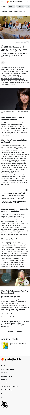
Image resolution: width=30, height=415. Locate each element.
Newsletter (4, 379)
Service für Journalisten (8, 383)
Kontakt (3, 366)
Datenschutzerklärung (7, 369)
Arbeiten (11, 6)
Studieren (20, 6)
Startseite (4, 11)
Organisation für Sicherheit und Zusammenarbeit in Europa (14, 78)
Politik (10, 11)
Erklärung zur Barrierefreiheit (9, 386)
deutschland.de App (7, 376)
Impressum (4, 372)
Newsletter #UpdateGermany (14, 331)
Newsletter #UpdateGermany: (10, 321)
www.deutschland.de (9, 317)
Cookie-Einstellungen (7, 390)
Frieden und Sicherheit (20, 11)
